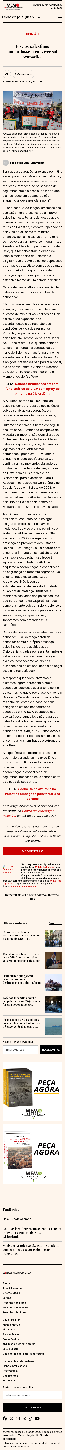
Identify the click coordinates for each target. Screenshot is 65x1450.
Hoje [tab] (6, 1219)
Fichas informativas (15, 1365)
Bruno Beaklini (11, 1339)
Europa (7, 1297)
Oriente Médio (11, 1292)
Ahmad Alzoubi (12, 1324)
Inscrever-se (51, 1050)
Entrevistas (9, 1380)
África (6, 1283)
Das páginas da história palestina (23, 1353)
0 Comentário (23, 74)
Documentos (10, 1375)
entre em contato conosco (24, 886)
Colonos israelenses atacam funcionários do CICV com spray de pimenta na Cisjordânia (33, 388)
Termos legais (26, 1435)
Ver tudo (55, 923)
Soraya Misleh (11, 1334)
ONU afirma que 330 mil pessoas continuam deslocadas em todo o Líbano (22, 979)
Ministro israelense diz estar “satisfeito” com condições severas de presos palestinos (21, 957)
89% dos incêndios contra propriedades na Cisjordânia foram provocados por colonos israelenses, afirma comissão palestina (21, 1001)
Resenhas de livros (14, 1302)
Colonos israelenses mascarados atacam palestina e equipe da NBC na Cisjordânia (21, 935)
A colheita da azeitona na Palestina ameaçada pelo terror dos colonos (32, 793)
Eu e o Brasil (10, 1348)
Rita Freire (9, 1329)
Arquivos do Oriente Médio (19, 1343)
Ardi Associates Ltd (18, 1446)
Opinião (32, 34)
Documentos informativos (18, 1361)
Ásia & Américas (12, 1288)
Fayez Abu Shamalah (29, 162)
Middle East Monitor (45, 867)
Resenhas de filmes (15, 1312)
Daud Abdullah (11, 1319)
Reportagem (10, 1370)
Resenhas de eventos (16, 1307)
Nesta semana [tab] (21, 1219)
